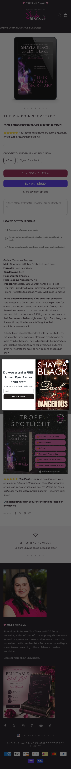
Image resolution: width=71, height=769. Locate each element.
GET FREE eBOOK (18, 396)
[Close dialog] (67, 361)
